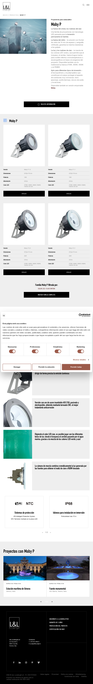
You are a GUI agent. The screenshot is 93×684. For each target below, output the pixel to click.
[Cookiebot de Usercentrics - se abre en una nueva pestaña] (80, 315)
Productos (14, 15)
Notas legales (44, 674)
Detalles (24, 193)
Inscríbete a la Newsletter (59, 619)
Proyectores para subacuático (61, 19)
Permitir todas (76, 367)
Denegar (17, 367)
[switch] (35, 351)
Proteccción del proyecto (58, 626)
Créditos (84, 676)
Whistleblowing (81, 674)
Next (50, 532)
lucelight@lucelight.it (35, 643)
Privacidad (55, 674)
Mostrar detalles (79, 360)
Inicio (5, 15)
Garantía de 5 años (55, 622)
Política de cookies (67, 674)
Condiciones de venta (71, 676)
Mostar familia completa (46, 295)
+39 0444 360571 (34, 641)
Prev (42, 532)
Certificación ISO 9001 (57, 629)
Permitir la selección (46, 367)
